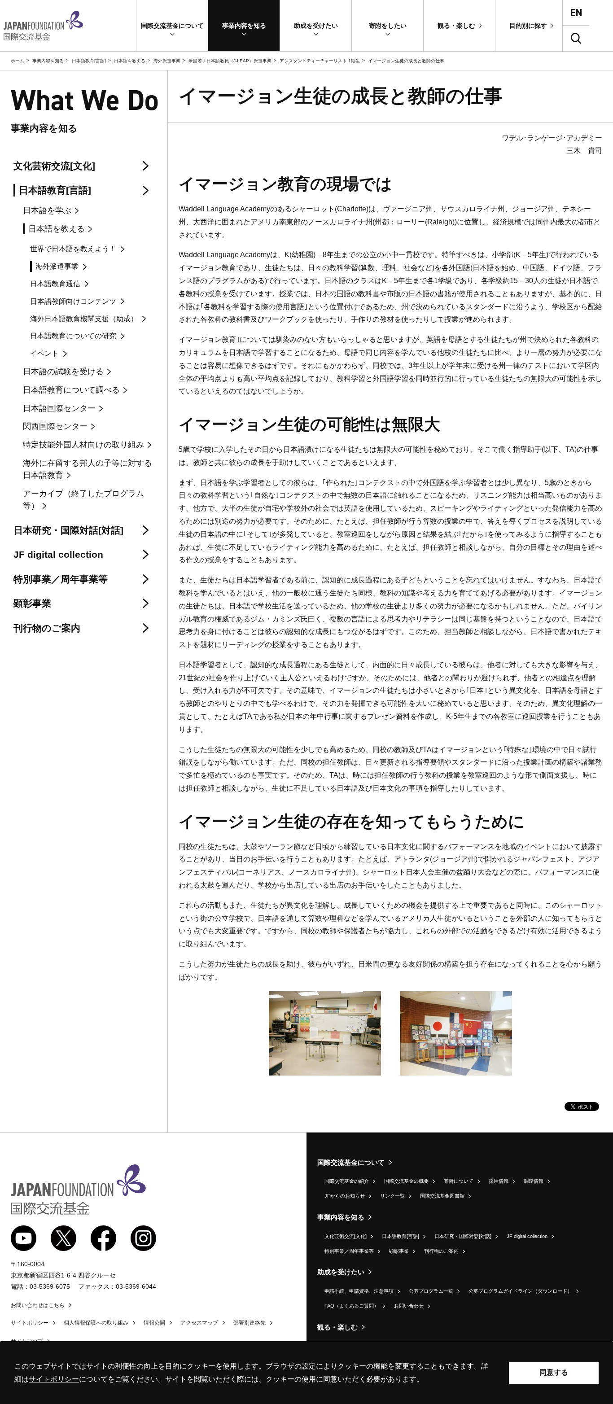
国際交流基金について (351, 1162)
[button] (172, 25)
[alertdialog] (306, 1373)
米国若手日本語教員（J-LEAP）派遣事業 (229, 60)
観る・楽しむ (337, 1327)
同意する (553, 1372)
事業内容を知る (48, 60)
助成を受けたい (340, 1272)
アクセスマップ (199, 1323)
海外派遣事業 (166, 60)
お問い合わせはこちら (38, 1305)
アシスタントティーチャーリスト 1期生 (320, 60)
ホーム (17, 60)
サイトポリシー (29, 1323)
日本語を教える (129, 60)
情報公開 (154, 1323)
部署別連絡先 (249, 1323)
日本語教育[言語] (89, 60)
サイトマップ (27, 1341)
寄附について (458, 1181)
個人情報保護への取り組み (96, 1323)
